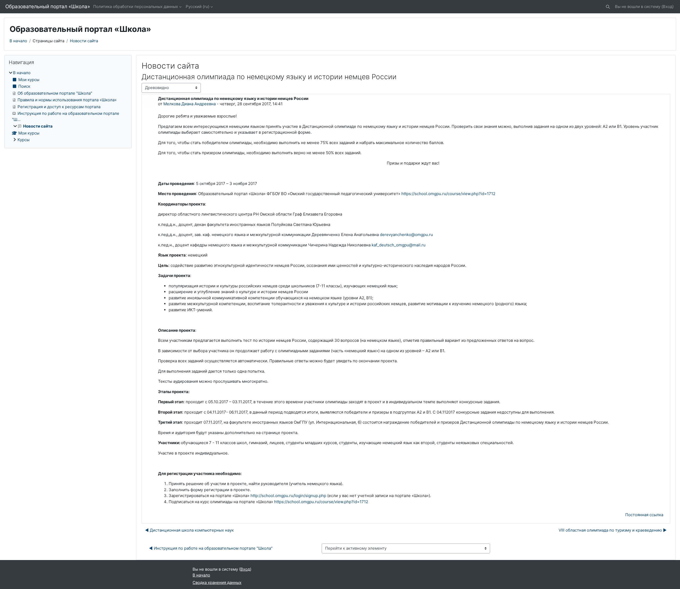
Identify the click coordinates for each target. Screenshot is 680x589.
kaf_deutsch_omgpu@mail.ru (399, 244)
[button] (608, 7)
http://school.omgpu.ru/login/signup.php (288, 495)
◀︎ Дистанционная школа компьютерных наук (189, 530)
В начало (18, 40)
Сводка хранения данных (217, 582)
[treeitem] (68, 106)
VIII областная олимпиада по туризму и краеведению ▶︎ (613, 530)
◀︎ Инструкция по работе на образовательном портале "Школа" (211, 548)
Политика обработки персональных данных (135, 6)
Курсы (23, 139)
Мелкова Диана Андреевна (189, 103)
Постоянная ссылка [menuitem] (644, 514)
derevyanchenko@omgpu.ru (406, 234)
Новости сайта (84, 40)
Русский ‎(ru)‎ (197, 6)
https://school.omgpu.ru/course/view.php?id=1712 (448, 193)
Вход (667, 6)
